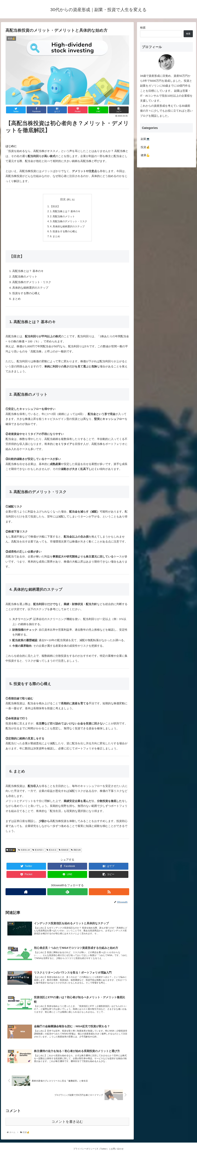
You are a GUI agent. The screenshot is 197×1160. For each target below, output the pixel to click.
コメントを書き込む (67, 1122)
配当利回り (39, 850)
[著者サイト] (26, 891)
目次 (63, 199)
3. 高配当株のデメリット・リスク (68, 221)
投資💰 (12, 850)
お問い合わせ (117, 1148)
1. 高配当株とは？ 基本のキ (65, 211)
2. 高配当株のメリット (62, 216)
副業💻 (145, 139)
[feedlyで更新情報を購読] (67, 891)
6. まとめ (55, 236)
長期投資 (64, 850)
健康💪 (145, 155)
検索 (143, 27)
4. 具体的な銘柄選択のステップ (67, 226)
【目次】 (55, 206)
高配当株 (77, 850)
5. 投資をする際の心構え (63, 231)
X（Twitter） (103, 1148)
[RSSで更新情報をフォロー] (109, 891)
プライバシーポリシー (84, 1148)
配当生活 (52, 850)
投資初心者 (25, 850)
